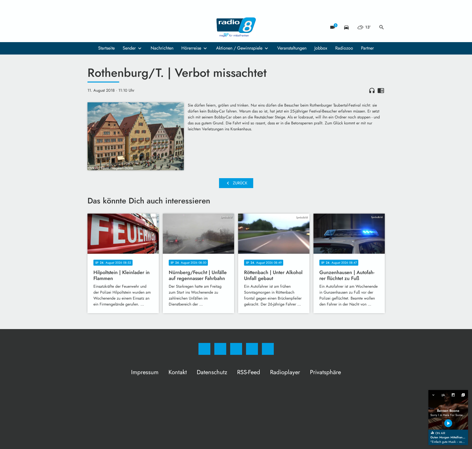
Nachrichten (162, 48)
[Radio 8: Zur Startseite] (236, 27)
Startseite (106, 48)
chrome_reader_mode (380, 90)
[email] (132, 27)
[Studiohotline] (122, 27)
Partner (367, 48)
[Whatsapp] (112, 27)
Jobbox (320, 48)
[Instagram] (102, 27)
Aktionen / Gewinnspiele (239, 48)
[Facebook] (92, 27)
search (382, 27)
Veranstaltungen (291, 48)
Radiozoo (344, 48)
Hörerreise (191, 48)
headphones (371, 90)
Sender (129, 48)
